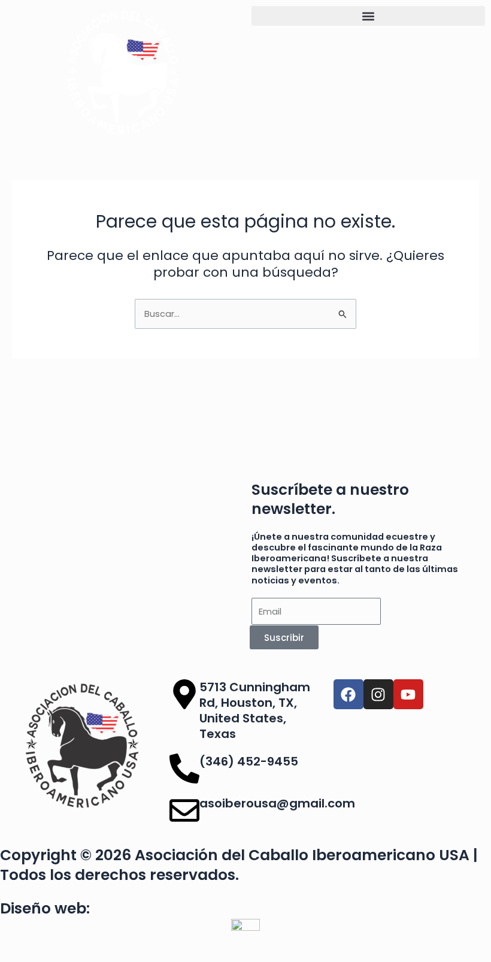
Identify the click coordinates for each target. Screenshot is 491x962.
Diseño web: (45, 908)
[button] (368, 16)
